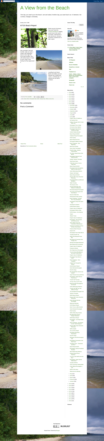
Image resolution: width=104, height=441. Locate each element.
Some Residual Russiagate (76, 309)
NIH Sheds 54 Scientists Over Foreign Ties (76, 240)
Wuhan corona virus (50, 98)
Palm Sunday (73, 137)
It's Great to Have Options (75, 127)
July (71, 114)
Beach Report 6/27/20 (75, 139)
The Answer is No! (74, 184)
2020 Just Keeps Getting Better (77, 364)
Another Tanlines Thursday (76, 159)
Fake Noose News (74, 161)
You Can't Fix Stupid (74, 330)
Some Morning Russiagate (76, 268)
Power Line (71, 85)
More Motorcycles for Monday (76, 244)
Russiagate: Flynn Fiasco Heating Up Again (75, 129)
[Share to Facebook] (42, 97)
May (71, 373)
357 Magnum (72, 60)
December (72, 105)
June (71, 116)
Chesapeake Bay (32, 98)
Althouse (71, 62)
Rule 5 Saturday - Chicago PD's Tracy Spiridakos (76, 199)
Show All (82, 86)
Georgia (41, 98)
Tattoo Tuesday (73, 183)
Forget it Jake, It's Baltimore (76, 255)
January (72, 381)
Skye (44, 98)
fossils (38, 98)
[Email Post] (34, 96)
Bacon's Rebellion (73, 64)
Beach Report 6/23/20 (75, 175)
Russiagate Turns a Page (75, 125)
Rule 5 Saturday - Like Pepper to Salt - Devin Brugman (76, 323)
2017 (70, 387)
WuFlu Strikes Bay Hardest (76, 312)
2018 (70, 385)
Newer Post (23, 143)
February (72, 379)
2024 (70, 96)
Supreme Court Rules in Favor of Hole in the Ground (76, 226)
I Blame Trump (73, 215)
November (72, 107)
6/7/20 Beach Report (74, 305)
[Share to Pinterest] (43, 97)
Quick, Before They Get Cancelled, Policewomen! (76, 223)
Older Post (60, 143)
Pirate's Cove (72, 82)
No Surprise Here (74, 120)
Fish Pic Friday (73, 269)
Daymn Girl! (72, 230)
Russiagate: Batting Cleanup (76, 141)
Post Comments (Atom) (31, 146)
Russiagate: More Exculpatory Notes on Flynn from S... (76, 169)
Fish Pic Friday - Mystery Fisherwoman (75, 151)
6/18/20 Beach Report (75, 206)
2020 (70, 103)
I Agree (71, 214)
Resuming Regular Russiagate (77, 189)
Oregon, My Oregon (74, 173)
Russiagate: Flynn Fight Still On (77, 232)
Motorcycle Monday (74, 303)
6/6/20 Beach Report (74, 317)
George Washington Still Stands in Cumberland (75, 187)
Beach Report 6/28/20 (75, 134)
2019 (70, 383)
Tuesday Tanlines (74, 362)
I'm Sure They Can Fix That (76, 281)
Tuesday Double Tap (74, 234)
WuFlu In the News (74, 369)
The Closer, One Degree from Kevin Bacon (76, 192)
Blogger (58, 430)
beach (25, 98)
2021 (70, 101)
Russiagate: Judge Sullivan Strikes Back (76, 360)
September (72, 111)
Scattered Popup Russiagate (76, 135)
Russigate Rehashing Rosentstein (74, 333)
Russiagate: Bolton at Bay (75, 210)
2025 (70, 94)
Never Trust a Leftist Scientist (76, 307)
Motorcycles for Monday (75, 371)
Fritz (78, 30)
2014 (70, 393)
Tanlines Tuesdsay (74, 293)
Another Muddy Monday (75, 132)
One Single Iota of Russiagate (76, 250)
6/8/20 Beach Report (74, 295)
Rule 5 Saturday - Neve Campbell (75, 260)
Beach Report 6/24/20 (75, 166)
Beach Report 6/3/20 (74, 346)
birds (28, 98)
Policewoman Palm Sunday (76, 196)
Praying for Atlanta (74, 248)
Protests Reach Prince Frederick (75, 354)
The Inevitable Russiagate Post (77, 291)
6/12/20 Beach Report (75, 266)
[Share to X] (40, 97)
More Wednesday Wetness (76, 351)
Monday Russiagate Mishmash (77, 242)
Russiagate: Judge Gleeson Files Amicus (76, 277)
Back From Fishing (74, 146)
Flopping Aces (72, 71)
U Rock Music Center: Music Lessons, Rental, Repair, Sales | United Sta (75, 49)
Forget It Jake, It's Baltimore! (76, 208)
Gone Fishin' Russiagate (75, 148)
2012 (70, 397)
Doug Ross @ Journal (74, 67)
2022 (70, 100)
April (71, 375)
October (72, 109)
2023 (70, 98)
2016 (70, 389)
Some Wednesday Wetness (76, 171)
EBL (70, 69)
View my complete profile (72, 41)
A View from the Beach (44, 8)
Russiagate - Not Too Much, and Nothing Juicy (76, 220)
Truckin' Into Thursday (75, 279)
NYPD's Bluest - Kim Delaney (76, 212)
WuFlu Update (73, 328)
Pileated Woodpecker (53, 31)
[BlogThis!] (38, 97)
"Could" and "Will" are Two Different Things (75, 289)
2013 (70, 395)
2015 (70, 391)
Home (41, 143)
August (71, 113)
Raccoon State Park (74, 194)
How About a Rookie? (74, 204)
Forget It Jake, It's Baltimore (76, 118)
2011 (70, 398)
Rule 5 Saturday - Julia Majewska (75, 144)
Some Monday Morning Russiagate (75, 301)
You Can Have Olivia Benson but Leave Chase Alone (76, 252)
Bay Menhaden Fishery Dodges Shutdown (75, 315)
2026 (70, 92)
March (71, 377)
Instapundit (71, 80)
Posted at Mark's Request (75, 228)
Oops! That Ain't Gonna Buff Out (77, 274)
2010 (70, 400)
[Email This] (37, 97)
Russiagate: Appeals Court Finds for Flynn (76, 157)
